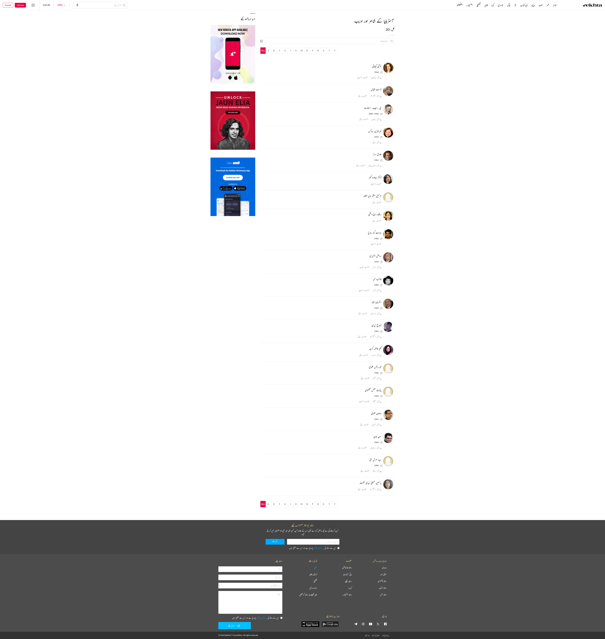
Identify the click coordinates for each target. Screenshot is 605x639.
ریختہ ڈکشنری (382, 581)
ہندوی (384, 567)
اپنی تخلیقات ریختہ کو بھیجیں (308, 594)
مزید (451, 5)
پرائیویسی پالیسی (319, 547)
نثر (515, 5)
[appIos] (310, 624)
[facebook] (385, 623)
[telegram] (355, 623)
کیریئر (350, 588)
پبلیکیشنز (460, 5)
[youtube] (370, 623)
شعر (547, 5)
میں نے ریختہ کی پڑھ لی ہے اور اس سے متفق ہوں (312, 547)
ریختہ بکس (383, 594)
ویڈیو (533, 5)
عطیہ (315, 567)
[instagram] (363, 623)
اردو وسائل (313, 588)
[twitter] (377, 623)
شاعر (554, 5)
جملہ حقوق (367, 635)
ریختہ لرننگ (383, 588)
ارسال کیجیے (231, 625)
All (263, 50)
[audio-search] (77, 5)
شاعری (500, 5)
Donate (8, 5)
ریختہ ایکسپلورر (347, 594)
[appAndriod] (330, 624)
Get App (20, 5)
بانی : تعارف (347, 574)
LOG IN (46, 5)
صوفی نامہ (383, 574)
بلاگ (508, 5)
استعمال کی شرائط (376, 635)
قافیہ (486, 5)
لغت (541, 5)
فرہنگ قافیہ (313, 574)
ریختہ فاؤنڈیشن (347, 567)
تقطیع (479, 5)
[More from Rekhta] (33, 5)
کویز (492, 5)
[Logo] (592, 6)
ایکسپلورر (469, 5)
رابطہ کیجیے (348, 581)
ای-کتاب (524, 5)
